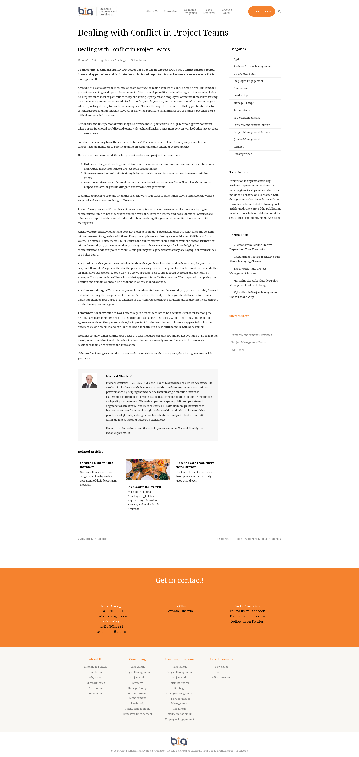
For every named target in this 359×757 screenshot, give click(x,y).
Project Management (247, 117)
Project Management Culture (252, 124)
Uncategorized (243, 154)
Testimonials (95, 688)
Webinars (237, 349)
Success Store (239, 316)
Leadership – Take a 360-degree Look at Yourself (248, 538)
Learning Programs (179, 659)
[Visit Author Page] (89, 380)
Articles (221, 672)
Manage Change (244, 103)
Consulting (137, 659)
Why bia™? (96, 677)
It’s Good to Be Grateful (144, 486)
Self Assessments (221, 677)
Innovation (241, 88)
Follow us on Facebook (247, 611)
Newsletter (95, 693)
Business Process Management (253, 66)
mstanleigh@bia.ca (112, 616)
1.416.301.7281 (111, 627)
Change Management (179, 693)
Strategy (239, 146)
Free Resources (221, 659)
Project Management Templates (251, 334)
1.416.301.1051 (111, 611)
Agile (237, 59)
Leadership (140, 60)
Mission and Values (95, 666)
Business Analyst (179, 683)
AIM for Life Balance (93, 538)
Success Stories (96, 683)
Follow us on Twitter (247, 622)
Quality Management (247, 139)
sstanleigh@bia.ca (111, 632)
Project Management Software (253, 132)
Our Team (96, 672)
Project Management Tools (248, 342)
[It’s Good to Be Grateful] (148, 469)
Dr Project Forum (245, 73)
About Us (96, 659)
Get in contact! (180, 580)
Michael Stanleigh (115, 60)
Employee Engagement (248, 81)
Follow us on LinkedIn (247, 616)
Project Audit (242, 110)
